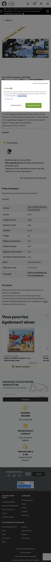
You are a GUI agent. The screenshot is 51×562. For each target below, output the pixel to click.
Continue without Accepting (40, 83)
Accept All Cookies (33, 105)
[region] (25, 96)
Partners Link (9, 99)
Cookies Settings (16, 105)
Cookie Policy (22, 96)
